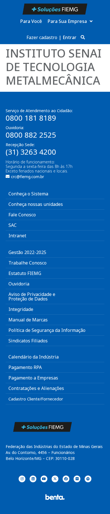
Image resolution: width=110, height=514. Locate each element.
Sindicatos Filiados (28, 341)
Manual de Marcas (28, 320)
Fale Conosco (22, 215)
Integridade (20, 309)
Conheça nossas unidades (35, 204)
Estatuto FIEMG (24, 273)
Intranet (17, 236)
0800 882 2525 (31, 135)
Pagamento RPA (25, 367)
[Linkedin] (33, 478)
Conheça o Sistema (28, 194)
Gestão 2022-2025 (27, 252)
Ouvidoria (18, 284)
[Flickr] (77, 478)
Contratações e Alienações (36, 388)
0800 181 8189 (31, 118)
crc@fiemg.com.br (27, 176)
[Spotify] (88, 478)
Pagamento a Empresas (33, 378)
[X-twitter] (55, 478)
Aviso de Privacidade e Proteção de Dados (31, 296)
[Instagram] (22, 478)
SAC (12, 225)
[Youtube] (44, 478)
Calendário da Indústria (33, 357)
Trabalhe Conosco (27, 263)
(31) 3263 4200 (31, 152)
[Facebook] (66, 478)
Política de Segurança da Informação (46, 330)
